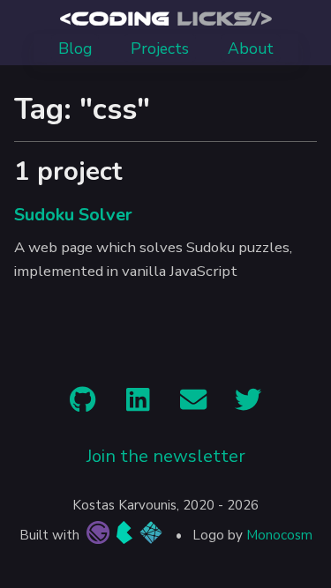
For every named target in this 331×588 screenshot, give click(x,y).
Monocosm (279, 535)
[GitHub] (83, 404)
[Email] (193, 404)
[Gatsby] (96, 535)
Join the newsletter (166, 456)
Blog (75, 48)
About (251, 48)
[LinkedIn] (137, 404)
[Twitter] (248, 404)
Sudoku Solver (73, 215)
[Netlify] (151, 535)
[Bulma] (124, 535)
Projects (160, 48)
